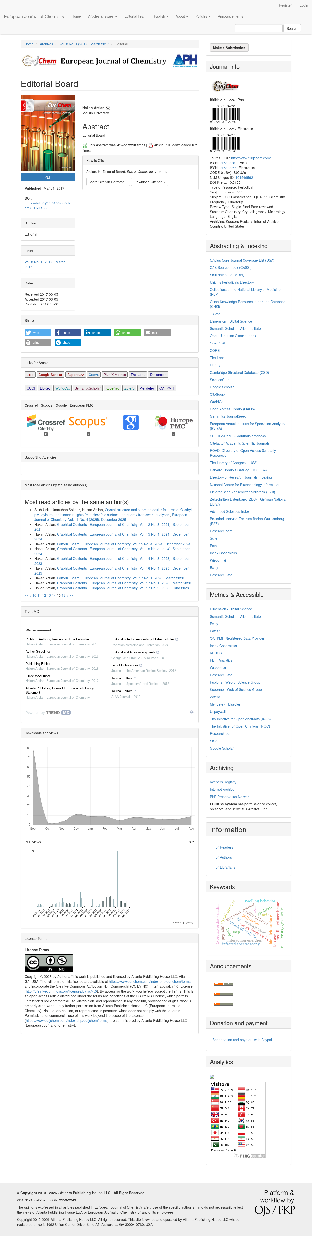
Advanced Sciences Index (230, 511)
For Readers (223, 847)
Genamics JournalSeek (228, 416)
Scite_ (214, 538)
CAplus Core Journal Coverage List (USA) (242, 260)
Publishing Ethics (38, 664)
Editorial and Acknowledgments (133, 652)
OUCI (31, 388)
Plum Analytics (221, 660)
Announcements (230, 16)
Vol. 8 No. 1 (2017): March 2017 (84, 43)
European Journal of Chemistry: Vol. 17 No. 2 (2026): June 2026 (139, 587)
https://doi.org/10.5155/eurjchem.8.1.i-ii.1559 (47, 205)
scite (30, 374)
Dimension (158, 374)
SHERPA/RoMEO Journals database (238, 435)
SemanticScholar (88, 388)
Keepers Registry (223, 782)
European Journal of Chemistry (34, 16)
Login (304, 5)
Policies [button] (201, 16)
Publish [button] (160, 16)
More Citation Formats (107, 181)
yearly (189, 922)
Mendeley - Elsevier (225, 704)
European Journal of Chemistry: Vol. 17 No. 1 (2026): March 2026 (133, 578)
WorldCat (62, 388)
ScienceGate (220, 379)
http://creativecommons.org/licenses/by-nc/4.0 (61, 991)
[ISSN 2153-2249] (225, 113)
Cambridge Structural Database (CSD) (239, 372)
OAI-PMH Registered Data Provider (237, 638)
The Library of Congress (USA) (234, 462)
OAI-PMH (166, 388)
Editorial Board (69, 543)
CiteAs (94, 374)
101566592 (244, 177)
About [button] (181, 16)
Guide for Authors (38, 676)
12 (44, 595)
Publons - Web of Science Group (235, 682)
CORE (215, 350)
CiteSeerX (217, 394)
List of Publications (124, 665)
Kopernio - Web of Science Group (236, 689)
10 (34, 595)
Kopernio (112, 388)
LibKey (45, 388)
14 (54, 595)
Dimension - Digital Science (231, 321)
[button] (38, 332)
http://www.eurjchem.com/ (251, 157)
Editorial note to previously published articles (143, 639)
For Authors (223, 857)
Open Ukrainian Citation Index (233, 335)
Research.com (221, 530)
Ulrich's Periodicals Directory (232, 282)
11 (39, 595)
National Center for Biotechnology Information (245, 484)
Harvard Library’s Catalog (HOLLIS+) (238, 469)
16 (64, 595)
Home (76, 16)
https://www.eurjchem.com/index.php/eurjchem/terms (150, 981)
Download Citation (148, 181)
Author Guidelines (38, 651)
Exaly (214, 567)
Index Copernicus (223, 552)
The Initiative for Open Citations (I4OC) (240, 726)
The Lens (138, 374)
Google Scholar (50, 374)
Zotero (129, 388)
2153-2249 (228, 162)
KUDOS (216, 652)
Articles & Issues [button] (101, 16)
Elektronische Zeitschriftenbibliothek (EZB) (242, 491)
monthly (176, 922)
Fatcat (215, 545)
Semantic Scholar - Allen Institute (235, 328)
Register (285, 5)
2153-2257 (228, 167)
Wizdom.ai (218, 560)
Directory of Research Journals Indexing (241, 477)
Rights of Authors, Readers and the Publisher (57, 639)
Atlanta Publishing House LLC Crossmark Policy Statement (60, 690)
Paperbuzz (75, 374)
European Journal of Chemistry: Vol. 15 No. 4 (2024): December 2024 (136, 543)
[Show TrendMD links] (192, 712)
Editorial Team (135, 16)
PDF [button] (48, 177)
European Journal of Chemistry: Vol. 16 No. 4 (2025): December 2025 (110, 517)
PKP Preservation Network (230, 796)
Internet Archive (222, 789)
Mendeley (147, 388)
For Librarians (224, 867)
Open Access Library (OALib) (232, 408)
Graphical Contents (72, 524)
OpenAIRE (218, 343)
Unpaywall (218, 711)
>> (71, 595)
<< (27, 595)
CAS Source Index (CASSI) (231, 267)
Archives (46, 43)
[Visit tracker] (212, 1076)
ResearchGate (221, 574)
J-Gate (215, 313)
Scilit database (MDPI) (227, 274)
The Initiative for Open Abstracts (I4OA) (240, 718)
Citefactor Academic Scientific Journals (240, 443)
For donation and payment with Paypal (242, 1039)
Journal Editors (122, 678)
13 (49, 595)
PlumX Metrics (115, 374)
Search (292, 28)
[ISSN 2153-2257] (225, 142)
